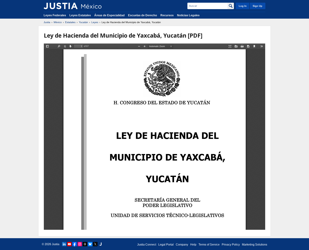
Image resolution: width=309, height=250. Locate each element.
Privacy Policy (231, 244)
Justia (47, 22)
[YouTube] (69, 244)
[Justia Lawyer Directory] (100, 244)
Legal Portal (166, 244)
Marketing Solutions (254, 244)
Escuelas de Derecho (142, 15)
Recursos (167, 15)
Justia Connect (146, 244)
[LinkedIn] (64, 244)
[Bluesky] (90, 244)
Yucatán (83, 22)
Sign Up (257, 5)
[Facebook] (74, 244)
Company (182, 244)
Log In (243, 5)
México (58, 22)
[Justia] (61, 6)
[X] (95, 244)
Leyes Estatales (80, 15)
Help (193, 244)
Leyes (94, 22)
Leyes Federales (55, 15)
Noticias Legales (188, 15)
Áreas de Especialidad (109, 15)
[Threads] (85, 244)
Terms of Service (209, 244)
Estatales (70, 22)
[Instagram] (80, 244)
